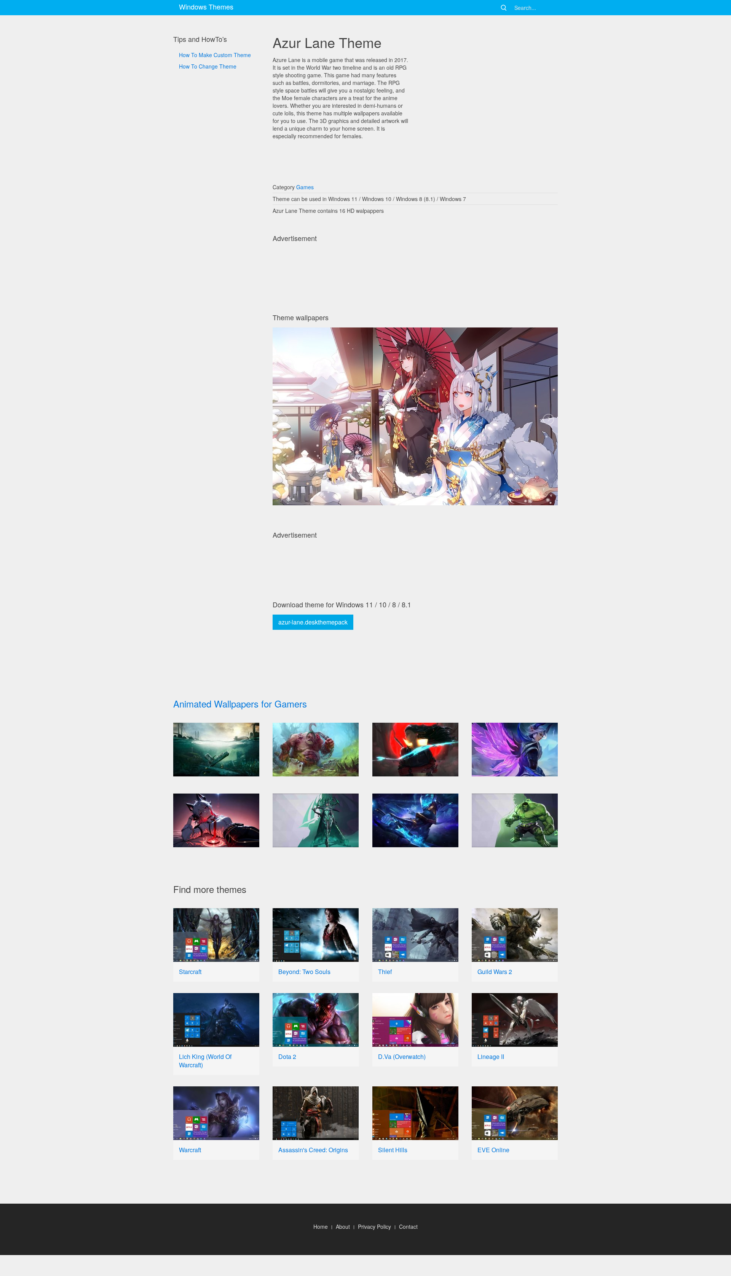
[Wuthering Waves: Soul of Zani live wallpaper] (216, 820)
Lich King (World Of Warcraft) (205, 1060)
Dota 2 (287, 1056)
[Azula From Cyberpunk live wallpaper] (415, 749)
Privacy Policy (374, 1226)
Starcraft (190, 971)
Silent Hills (392, 1149)
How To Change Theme (207, 66)
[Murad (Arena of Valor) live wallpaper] (415, 820)
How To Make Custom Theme (215, 55)
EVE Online (493, 1149)
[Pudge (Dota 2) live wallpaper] (316, 749)
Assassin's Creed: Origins (313, 1149)
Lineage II (490, 1056)
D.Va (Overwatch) (402, 1056)
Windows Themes (206, 6)
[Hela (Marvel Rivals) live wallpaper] (316, 820)
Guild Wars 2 (494, 971)
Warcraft (190, 1149)
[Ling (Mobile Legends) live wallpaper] (515, 749)
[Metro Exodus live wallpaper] (216, 749)
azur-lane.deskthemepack (313, 622)
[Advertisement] (216, 328)
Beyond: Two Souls (304, 971)
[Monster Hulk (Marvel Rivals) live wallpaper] (515, 820)
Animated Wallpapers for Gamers (240, 703)
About (343, 1226)
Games (305, 187)
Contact (408, 1226)
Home (320, 1226)
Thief (385, 971)
